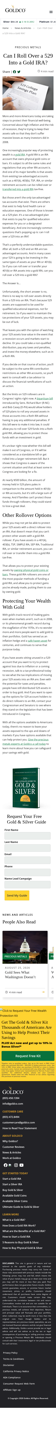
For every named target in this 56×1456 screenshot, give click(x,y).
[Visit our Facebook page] (6, 1166)
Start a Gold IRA (11, 1178)
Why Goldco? (10, 1141)
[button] (51, 11)
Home (5, 28)
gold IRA (20, 154)
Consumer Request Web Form (19, 1383)
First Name (11, 830)
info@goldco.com (12, 1103)
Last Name (11, 842)
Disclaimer (8, 1365)
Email (8, 854)
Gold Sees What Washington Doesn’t (20, 974)
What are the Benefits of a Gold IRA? (23, 1231)
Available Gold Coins (14, 1195)
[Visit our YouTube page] (21, 1166)
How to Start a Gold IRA (16, 1236)
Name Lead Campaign (18, 878)
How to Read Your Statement (19, 1128)
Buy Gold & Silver (12, 1190)
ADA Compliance (12, 1377)
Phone (8, 866)
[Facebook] (14, 72)
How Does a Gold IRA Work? (19, 1225)
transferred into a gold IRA (17, 189)
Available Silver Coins (15, 1201)
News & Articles (23, 28)
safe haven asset (37, 640)
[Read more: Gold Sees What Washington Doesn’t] (43, 992)
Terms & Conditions (13, 1358)
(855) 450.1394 (10, 1098)
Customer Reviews (13, 1147)
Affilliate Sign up (12, 1389)
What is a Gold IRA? (13, 1220)
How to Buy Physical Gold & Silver (22, 1248)
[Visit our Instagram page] (16, 1166)
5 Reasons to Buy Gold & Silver (20, 1242)
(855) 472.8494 (10, 1117)
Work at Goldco (11, 1158)
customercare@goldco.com (18, 1122)
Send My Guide (17, 895)
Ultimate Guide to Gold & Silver (20, 1207)
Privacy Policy (10, 1352)
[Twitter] (19, 72)
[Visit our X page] (11, 1166)
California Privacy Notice (16, 1371)
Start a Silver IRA (12, 1184)
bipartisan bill (45, 398)
